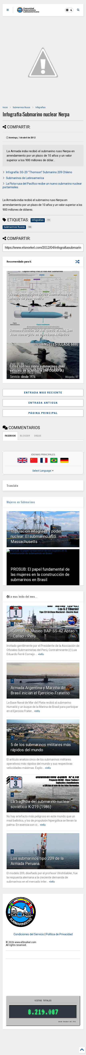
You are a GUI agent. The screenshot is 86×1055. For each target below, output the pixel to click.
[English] (22, 460)
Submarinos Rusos (21, 107)
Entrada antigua (43, 402)
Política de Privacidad (59, 934)
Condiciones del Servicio (29, 934)
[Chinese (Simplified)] (34, 460)
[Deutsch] (64, 460)
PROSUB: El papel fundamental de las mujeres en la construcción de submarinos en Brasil (40, 574)
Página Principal (43, 413)
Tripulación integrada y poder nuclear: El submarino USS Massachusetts (36, 536)
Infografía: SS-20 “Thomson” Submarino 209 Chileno (39, 172)
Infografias (40, 107)
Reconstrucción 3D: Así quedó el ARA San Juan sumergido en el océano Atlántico (41, 332)
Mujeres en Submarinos (21, 502)
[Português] (53, 460)
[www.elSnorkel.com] (29, 11)
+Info (41, 654)
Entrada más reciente (43, 392)
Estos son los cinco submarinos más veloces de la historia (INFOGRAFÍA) (37, 368)
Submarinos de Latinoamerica (25, 178)
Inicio (5, 107)
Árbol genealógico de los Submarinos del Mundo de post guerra (41, 296)
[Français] (44, 460)
